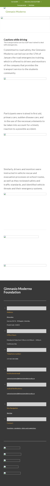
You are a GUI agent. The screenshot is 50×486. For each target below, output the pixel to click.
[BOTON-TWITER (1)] (11, 467)
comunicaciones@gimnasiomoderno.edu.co (21, 378)
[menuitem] (14, 1)
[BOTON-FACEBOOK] (12, 448)
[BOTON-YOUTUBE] (12, 460)
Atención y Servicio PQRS (32, 1)
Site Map (9, 413)
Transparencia (21, 5)
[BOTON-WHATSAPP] (12, 473)
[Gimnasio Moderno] (21, 11)
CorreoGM (14, 1)
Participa (31, 5)
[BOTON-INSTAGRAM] (12, 454)
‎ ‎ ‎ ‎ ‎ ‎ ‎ (21, 1)
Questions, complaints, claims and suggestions (21, 428)
